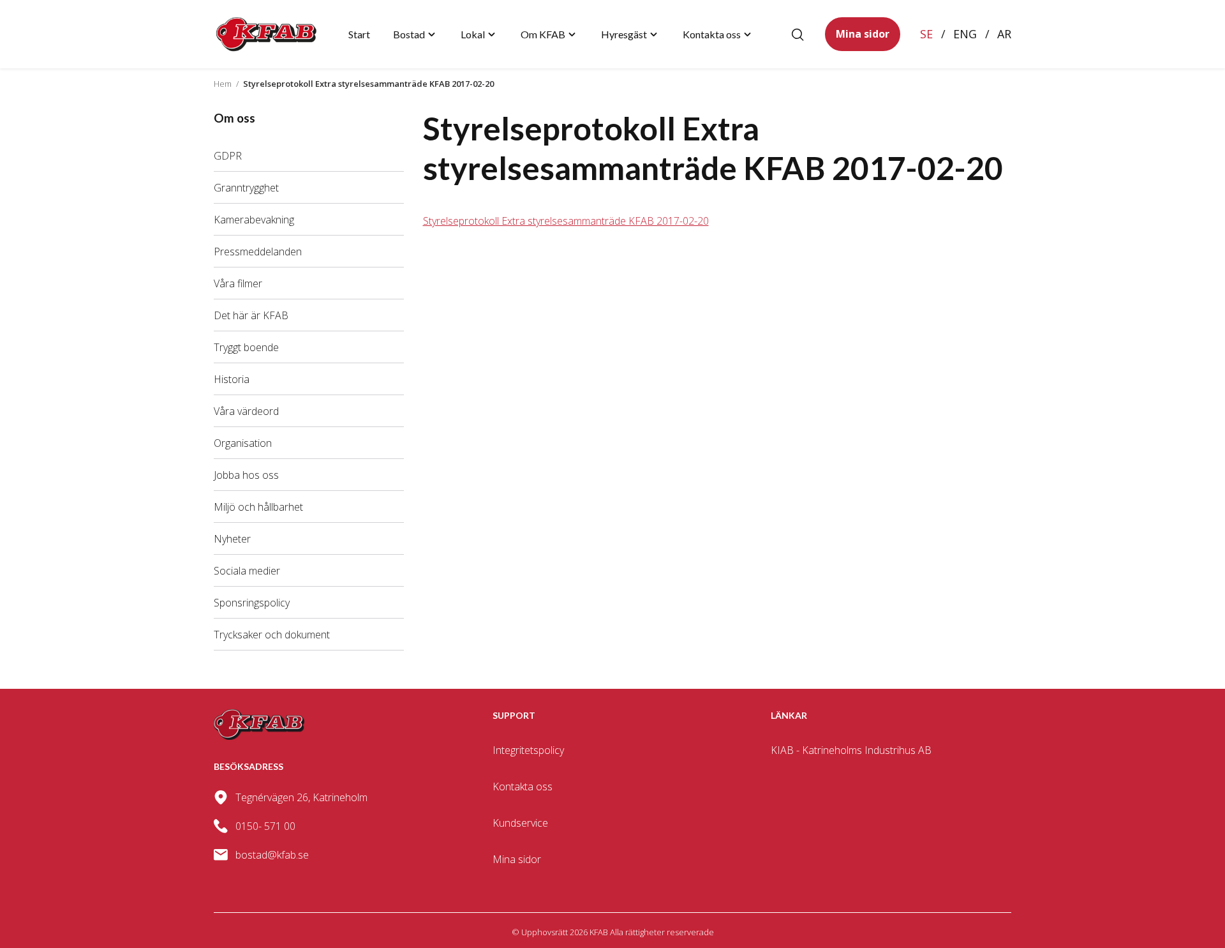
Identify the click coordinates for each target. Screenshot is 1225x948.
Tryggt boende (246, 347)
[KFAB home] (267, 34)
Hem (223, 83)
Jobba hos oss (246, 475)
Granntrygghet (246, 188)
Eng (965, 33)
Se (926, 33)
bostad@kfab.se (272, 855)
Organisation (243, 443)
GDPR (228, 156)
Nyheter (232, 539)
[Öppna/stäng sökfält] (797, 34)
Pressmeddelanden (258, 252)
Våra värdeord (246, 411)
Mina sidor (862, 34)
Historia (231, 379)
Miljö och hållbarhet (258, 507)
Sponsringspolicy (252, 603)
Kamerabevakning (254, 220)
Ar (1004, 33)
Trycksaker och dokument (272, 635)
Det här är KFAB (251, 315)
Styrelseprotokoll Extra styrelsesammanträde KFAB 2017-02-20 (566, 221)
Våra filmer (238, 283)
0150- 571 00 (265, 826)
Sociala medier (247, 571)
